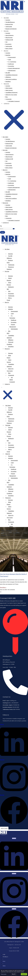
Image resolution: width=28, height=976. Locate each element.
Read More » (3, 587)
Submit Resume (9, 35)
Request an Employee (11, 28)
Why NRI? (7, 72)
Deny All (13, 974)
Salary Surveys (9, 90)
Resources (6, 83)
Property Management (14, 68)
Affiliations (8, 77)
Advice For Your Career (11, 94)
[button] (14, 120)
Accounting (11, 66)
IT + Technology (12, 61)
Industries (7, 55)
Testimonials (8, 26)
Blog (6, 97)
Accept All (24, 974)
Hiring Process (8, 37)
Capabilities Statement (11, 75)
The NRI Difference (10, 22)
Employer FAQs (9, 24)
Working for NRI (9, 39)
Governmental (11, 57)
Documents (8, 44)
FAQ (6, 42)
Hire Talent (6, 17)
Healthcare (11, 64)
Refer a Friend (8, 48)
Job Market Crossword (14, 101)
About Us (6, 50)
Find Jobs (6, 31)
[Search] (14, 228)
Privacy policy (3, 974)
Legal (9, 59)
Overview (7, 20)
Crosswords (8, 99)
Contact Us (6, 103)
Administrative (11, 70)
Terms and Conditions (11, 79)
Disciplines (8, 81)
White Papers (8, 88)
